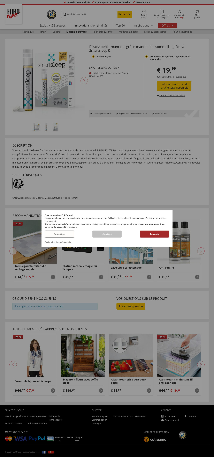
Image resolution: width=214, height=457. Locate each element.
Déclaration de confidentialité (58, 242)
